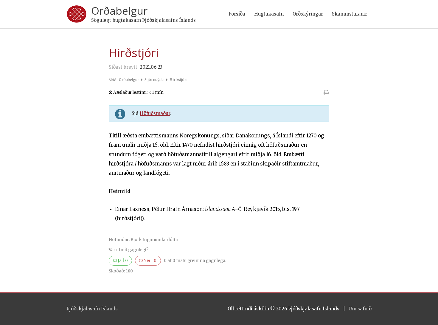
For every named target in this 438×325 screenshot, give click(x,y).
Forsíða (237, 14)
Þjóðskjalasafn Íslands (92, 309)
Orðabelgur (119, 11)
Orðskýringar (308, 14)
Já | (122, 260)
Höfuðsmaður (155, 113)
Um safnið (360, 309)
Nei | (149, 260)
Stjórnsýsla (155, 79)
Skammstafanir (349, 14)
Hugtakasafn (269, 14)
